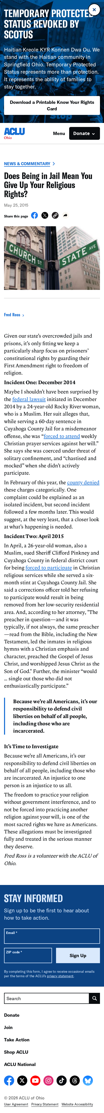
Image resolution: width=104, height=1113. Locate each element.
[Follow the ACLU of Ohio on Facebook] (9, 1081)
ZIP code (14, 952)
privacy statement (60, 976)
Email (11, 932)
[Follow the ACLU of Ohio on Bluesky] (88, 1081)
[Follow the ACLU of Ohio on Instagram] (48, 1081)
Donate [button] (81, 133)
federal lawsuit (29, 399)
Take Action (17, 1039)
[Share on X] (44, 217)
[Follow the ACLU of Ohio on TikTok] (62, 1081)
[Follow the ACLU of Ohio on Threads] (75, 1081)
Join (8, 1027)
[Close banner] (94, 10)
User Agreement (16, 1104)
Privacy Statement (45, 1104)
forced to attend (62, 436)
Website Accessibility (77, 1104)
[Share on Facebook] (34, 217)
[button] (55, 216)
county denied (83, 482)
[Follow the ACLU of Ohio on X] (22, 1081)
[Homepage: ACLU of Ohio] (21, 133)
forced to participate (48, 567)
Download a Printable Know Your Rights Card (52, 105)
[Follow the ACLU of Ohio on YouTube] (35, 1081)
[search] (94, 998)
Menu (59, 133)
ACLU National (20, 1064)
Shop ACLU (16, 1052)
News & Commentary (27, 163)
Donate (11, 1015)
